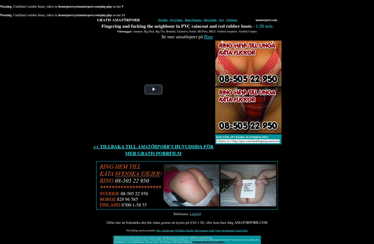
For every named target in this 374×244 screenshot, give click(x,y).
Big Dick (149, 31)
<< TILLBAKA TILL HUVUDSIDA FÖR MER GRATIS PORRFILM (153, 150)
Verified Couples (248, 31)
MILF (212, 31)
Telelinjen (231, 20)
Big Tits (160, 31)
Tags (221, 20)
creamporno (168, 230)
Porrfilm (163, 20)
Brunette (171, 31)
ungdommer (228, 230)
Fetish (192, 31)
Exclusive (182, 31)
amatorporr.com (266, 20)
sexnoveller (241, 230)
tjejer (218, 230)
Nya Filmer (176, 20)
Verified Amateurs (227, 31)
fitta (158, 230)
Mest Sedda (210, 20)
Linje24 (195, 213)
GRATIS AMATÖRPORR (118, 19)
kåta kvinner (201, 230)
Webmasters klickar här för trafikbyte (208, 241)
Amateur (138, 31)
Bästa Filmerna (193, 20)
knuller (189, 230)
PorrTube (180, 230)
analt (211, 230)
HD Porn (202, 31)
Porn (208, 36)
